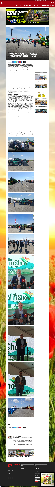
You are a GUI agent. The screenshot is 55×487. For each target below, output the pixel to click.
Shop (33, 5)
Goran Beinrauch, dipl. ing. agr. (17, 436)
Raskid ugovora (37, 470)
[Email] (23, 62)
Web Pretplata (25, 5)
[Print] (25, 62)
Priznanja (41, 0)
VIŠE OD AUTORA (23, 449)
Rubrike (17, 5)
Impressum (38, 0)
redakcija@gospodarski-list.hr (16, 475)
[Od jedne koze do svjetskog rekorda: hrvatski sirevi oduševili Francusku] (12, 453)
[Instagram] (50, 2)
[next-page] (9, 459)
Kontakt (43, 0)
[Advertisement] (20, 421)
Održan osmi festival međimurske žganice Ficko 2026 (41, 99)
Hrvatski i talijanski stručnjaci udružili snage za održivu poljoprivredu (41, 82)
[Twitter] (15, 62)
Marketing (36, 0)
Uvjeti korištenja (37, 468)
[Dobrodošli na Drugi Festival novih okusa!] (20, 453)
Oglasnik (37, 5)
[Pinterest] (20, 62)
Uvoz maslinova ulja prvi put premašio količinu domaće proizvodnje (41, 90)
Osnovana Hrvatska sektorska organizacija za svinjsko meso (41, 107)
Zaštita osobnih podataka (24, 471)
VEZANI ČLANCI (18, 449)
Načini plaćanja (37, 471)
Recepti (30, 5)
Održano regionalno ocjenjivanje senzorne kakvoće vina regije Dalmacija (28, 432)
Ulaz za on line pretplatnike (44, 5)
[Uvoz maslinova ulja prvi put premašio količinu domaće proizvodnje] (41, 94)
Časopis (21, 5)
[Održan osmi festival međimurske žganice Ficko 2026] (41, 102)
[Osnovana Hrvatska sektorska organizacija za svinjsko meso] (41, 111)
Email (36, 479)
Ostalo (10, 52)
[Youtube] (51, 2)
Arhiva (45, 0)
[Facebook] (48, 2)
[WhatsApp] (16, 62)
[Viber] (18, 62)
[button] (53, 2)
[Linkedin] (21, 62)
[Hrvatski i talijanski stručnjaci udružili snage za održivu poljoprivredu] (41, 86)
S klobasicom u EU (27, 456)
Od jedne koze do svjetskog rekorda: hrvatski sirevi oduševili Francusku (12, 457)
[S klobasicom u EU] (29, 453)
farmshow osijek (12, 424)
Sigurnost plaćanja (37, 473)
